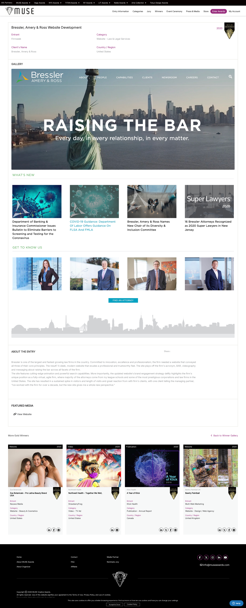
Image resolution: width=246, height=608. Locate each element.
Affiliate (74, 567)
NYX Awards (54, 3)
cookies (107, 595)
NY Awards (88, 3)
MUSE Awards (22, 3)
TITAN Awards (71, 3)
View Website (24, 414)
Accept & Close (114, 604)
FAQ (72, 562)
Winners (159, 11)
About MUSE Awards (25, 562)
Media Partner (113, 557)
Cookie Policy (132, 604)
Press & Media (193, 11)
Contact (74, 557)
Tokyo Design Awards (159, 3)
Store (205, 11)
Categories (138, 11)
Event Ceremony (174, 11)
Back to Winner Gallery (225, 435)
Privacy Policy (89, 595)
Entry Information (120, 11)
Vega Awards (39, 3)
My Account (234, 11)
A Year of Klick (133, 493)
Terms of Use (77, 595)
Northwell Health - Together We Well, (85, 493)
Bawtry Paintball (192, 493)
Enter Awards (218, 11)
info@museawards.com (215, 564)
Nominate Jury (113, 562)
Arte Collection (138, 3)
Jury (149, 11)
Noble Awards (120, 3)
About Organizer (23, 567)
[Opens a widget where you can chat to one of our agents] (236, 603)
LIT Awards (103, 3)
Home (19, 557)
